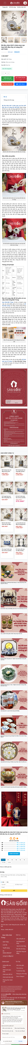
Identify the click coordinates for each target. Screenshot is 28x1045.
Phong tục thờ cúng (21, 973)
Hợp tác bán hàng (21, 946)
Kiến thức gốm (20, 965)
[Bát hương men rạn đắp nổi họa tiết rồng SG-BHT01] (7, 461)
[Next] (24, 23)
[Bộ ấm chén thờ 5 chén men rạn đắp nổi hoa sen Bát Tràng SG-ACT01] (7, 514)
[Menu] (5, 3)
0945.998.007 (8, 84)
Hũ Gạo (19, 989)
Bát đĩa (11, 986)
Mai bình (9, 989)
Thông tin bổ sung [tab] (9, 100)
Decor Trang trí (20, 976)
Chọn (3, 478)
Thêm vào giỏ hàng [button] (6, 503)
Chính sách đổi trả (7, 974)
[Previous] (3, 23)
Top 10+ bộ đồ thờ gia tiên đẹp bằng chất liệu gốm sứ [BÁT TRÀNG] (13, 787)
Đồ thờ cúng (12, 7)
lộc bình (15, 986)
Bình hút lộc (4, 989)
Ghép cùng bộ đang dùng (19, 1028)
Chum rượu (14, 989)
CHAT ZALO (21, 84)
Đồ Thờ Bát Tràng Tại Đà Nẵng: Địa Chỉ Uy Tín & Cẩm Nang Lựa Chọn (14, 608)
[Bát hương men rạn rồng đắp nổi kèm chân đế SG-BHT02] (21, 461)
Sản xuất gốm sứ (20, 938)
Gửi (14, 890)
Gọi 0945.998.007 (8, 1041)
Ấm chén (3, 986)
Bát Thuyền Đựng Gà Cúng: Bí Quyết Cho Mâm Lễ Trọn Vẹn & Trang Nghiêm (13, 736)
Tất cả (3, 859)
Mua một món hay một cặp (7, 1030)
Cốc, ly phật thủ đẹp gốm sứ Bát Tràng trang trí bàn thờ (11, 633)
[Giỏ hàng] (25, 3)
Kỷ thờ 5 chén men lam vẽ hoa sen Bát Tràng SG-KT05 (20, 496)
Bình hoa (20, 986)
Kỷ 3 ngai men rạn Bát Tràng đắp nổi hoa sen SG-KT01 (6, 496)
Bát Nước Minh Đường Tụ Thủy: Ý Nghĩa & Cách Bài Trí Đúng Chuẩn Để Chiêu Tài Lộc (13, 685)
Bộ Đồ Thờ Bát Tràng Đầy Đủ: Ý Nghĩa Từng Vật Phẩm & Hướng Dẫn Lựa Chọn (13, 659)
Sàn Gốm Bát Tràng (8, 302)
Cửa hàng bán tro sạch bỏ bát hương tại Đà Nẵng (10, 710)
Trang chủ (4, 7)
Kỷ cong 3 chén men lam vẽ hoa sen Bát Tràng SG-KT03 (7, 549)
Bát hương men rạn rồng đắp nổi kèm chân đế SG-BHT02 (21, 470)
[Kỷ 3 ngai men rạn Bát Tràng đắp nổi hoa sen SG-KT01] (7, 488)
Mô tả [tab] (5, 96)
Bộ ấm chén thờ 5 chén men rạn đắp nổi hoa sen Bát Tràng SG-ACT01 (6, 523)
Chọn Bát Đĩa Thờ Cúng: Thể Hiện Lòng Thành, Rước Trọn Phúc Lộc (14, 761)
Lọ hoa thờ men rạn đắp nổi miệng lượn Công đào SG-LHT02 (20, 523)
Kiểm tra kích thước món (7, 1028)
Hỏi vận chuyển (5, 1033)
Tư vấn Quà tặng (21, 971)
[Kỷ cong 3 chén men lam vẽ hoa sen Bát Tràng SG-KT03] (7, 541)
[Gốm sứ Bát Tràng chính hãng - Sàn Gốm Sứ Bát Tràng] (15, 3)
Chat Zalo (20, 1041)
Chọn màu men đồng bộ (20, 1030)
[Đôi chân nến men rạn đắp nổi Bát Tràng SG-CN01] (21, 541)
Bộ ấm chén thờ (21, 7)
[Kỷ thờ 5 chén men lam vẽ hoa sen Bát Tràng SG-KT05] (21, 488)
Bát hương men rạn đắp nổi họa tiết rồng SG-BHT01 (6, 470)
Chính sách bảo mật (8, 977)
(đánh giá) (10, 52)
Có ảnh (9, 862)
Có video (4, 862)
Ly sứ (7, 986)
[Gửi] (24, 1037)
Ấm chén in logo (11, 991)
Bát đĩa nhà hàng (20, 948)
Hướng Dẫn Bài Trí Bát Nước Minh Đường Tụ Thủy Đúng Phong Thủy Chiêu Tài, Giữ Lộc (13, 583)
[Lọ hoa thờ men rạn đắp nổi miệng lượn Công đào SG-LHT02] (21, 514)
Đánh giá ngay (14, 853)
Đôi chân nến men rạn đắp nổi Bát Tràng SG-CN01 (20, 549)
